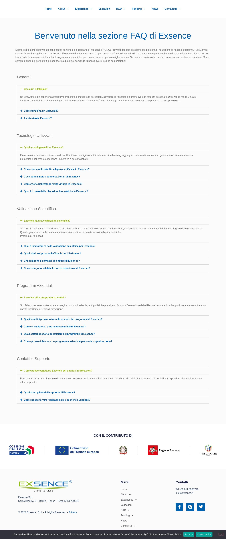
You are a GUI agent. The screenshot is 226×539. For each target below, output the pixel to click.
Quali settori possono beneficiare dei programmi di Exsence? (59, 334)
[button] (113, 89)
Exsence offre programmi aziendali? (45, 297)
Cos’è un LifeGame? (36, 89)
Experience (81, 9)
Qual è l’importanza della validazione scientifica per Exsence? (59, 246)
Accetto (189, 534)
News (155, 9)
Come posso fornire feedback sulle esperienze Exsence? (57, 400)
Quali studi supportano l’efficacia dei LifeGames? (52, 253)
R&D (119, 9)
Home (48, 9)
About (61, 9)
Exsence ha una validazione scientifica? (47, 220)
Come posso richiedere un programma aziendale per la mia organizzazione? (68, 341)
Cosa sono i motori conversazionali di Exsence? (52, 176)
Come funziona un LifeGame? (41, 111)
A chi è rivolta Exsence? (38, 118)
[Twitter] (201, 507)
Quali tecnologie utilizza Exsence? (44, 147)
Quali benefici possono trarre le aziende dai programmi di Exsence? (63, 319)
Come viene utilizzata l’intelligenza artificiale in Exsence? (57, 169)
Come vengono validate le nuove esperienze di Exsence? (57, 268)
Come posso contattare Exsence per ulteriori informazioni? (58, 370)
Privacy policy (204, 534)
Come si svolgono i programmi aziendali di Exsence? (55, 326)
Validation (104, 9)
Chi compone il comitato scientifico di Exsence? (52, 261)
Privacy (73, 512)
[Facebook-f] (179, 507)
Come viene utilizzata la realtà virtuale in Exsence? (53, 184)
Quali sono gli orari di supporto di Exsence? (49, 392)
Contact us (171, 9)
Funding (137, 9)
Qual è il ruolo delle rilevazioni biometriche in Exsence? (56, 191)
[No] (221, 534)
